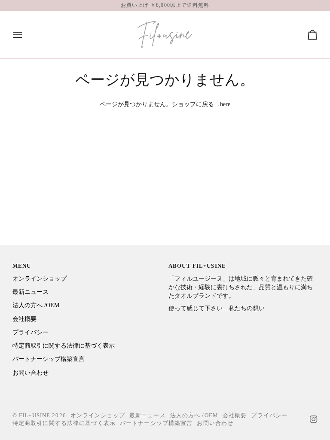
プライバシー (30, 332)
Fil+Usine (34, 415)
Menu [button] (21, 266)
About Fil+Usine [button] (197, 266)
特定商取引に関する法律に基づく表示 (63, 345)
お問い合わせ (30, 373)
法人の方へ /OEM (35, 305)
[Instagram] (314, 419)
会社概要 (24, 319)
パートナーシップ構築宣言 (48, 359)
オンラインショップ (39, 278)
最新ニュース (30, 292)
